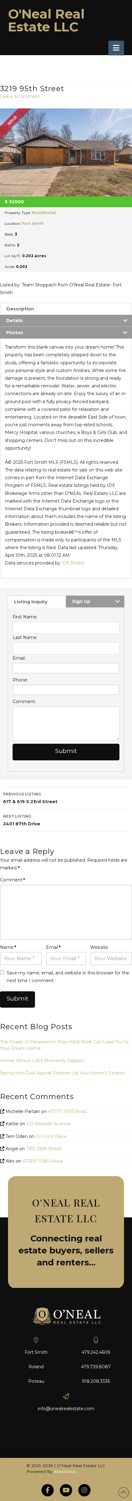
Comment (12, 880)
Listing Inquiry (30, 602)
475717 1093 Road (67, 1111)
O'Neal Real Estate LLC (46, 20)
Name (8, 947)
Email (53, 947)
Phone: (20, 680)
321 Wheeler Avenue (48, 1124)
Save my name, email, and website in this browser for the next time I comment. (68, 976)
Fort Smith (33, 223)
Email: (19, 658)
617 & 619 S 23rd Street (30, 798)
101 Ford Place (51, 1136)
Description (20, 309)
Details (14, 320)
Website (99, 947)
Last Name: (25, 637)
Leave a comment (20, 96)
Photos (14, 332)
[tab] (66, 309)
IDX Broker (73, 563)
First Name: (25, 617)
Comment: (24, 701)
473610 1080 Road (42, 1161)
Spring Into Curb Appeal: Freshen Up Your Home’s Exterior (62, 1073)
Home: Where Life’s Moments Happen (42, 1060)
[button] (116, 48)
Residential (44, 212)
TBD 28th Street (44, 1148)
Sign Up (81, 601)
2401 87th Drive (21, 820)
